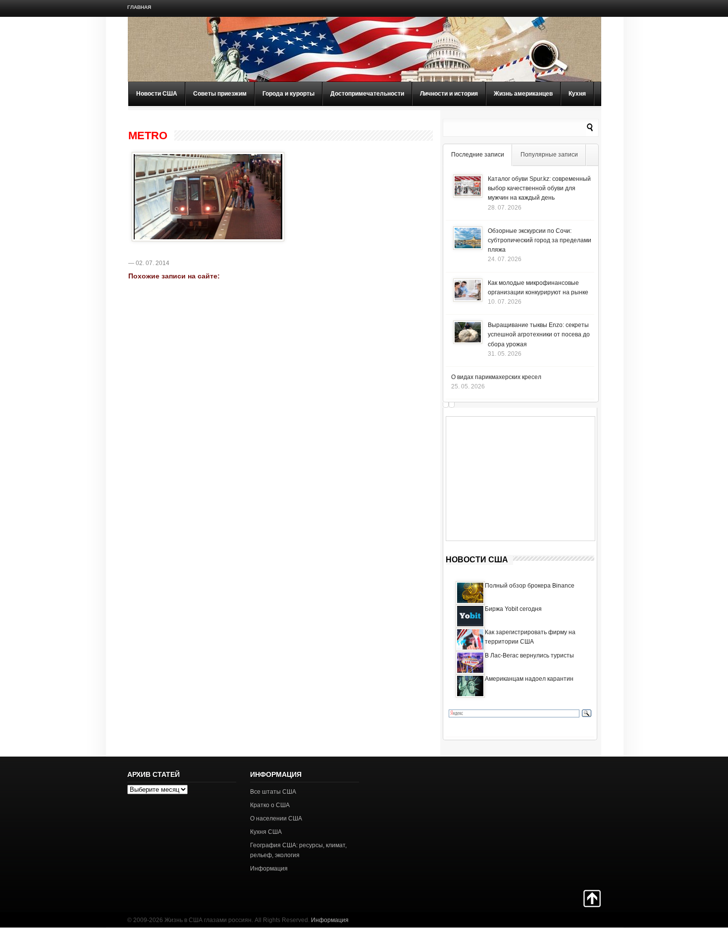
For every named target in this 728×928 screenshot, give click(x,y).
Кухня (577, 93)
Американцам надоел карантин (529, 678)
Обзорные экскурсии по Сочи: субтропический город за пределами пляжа (539, 240)
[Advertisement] (520, 479)
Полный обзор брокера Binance (529, 585)
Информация (269, 868)
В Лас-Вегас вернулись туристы (529, 655)
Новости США (156, 93)
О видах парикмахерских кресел (496, 377)
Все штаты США (273, 791)
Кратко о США (270, 805)
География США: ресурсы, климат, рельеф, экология (298, 850)
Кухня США (266, 831)
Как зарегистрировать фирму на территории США (530, 637)
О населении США (276, 818)
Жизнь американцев (523, 93)
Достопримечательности (367, 93)
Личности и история (449, 93)
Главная (139, 7)
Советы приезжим (220, 93)
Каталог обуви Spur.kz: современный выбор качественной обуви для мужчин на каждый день (539, 188)
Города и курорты (288, 93)
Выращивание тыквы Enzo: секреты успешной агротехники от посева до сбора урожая (539, 334)
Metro (147, 135)
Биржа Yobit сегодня (513, 608)
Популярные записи (549, 154)
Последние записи (477, 154)
